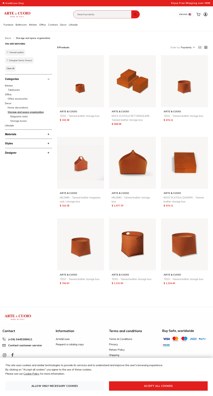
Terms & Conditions (120, 339)
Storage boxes (18, 120)
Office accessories (18, 98)
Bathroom (21, 25)
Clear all (10, 68)
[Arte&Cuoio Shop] (17, 14)
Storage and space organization (26, 112)
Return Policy (117, 349)
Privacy (113, 344)
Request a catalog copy (70, 344)
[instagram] (4, 355)
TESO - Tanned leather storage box (80, 115)
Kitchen (33, 25)
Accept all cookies (158, 385)
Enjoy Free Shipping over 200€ (191, 3)
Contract (53, 25)
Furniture (8, 25)
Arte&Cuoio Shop (14, 3)
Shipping (114, 355)
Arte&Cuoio (63, 339)
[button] (187, 47)
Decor (63, 25)
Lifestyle (73, 25)
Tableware (14, 89)
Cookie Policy (31, 373)
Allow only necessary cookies (54, 385)
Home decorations (18, 107)
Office (42, 25)
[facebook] (12, 355)
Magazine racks (19, 116)
